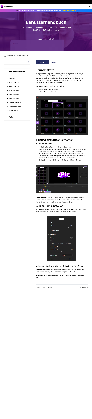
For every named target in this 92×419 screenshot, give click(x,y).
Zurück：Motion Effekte (44, 288)
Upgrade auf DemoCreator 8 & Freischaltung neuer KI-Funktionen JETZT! (46, 10)
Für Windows (42, 62)
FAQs (11, 117)
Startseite (9, 56)
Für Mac (53, 62)
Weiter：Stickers (82, 288)
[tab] (17, 78)
